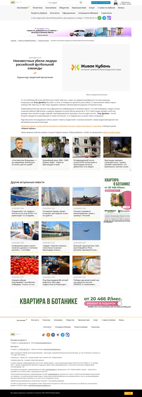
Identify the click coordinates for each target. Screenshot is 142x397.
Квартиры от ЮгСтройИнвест (101, 2)
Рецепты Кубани (39, 13)
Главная (13, 40)
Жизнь (121, 7)
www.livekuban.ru (51, 369)
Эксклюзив (22, 7)
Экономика (50, 7)
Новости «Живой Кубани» (27, 40)
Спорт (92, 7)
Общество (64, 7)
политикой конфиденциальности (39, 385)
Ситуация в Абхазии (88, 13)
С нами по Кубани (106, 7)
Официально (68, 13)
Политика (38, 7)
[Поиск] (81, 2)
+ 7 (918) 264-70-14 (23, 343)
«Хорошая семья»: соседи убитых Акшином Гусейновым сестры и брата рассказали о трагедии (61, 126)
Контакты (55, 13)
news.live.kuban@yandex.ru (52, 349)
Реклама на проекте (19, 340)
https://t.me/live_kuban (111, 132)
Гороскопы (106, 13)
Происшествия (79, 7)
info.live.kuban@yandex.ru (43, 343)
